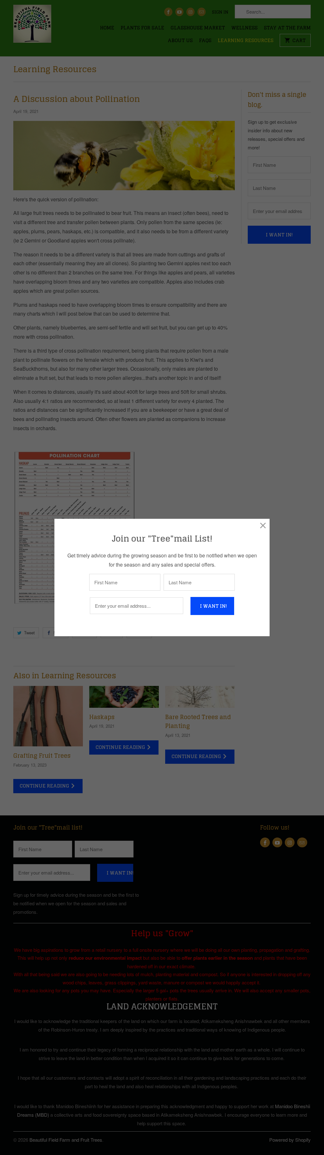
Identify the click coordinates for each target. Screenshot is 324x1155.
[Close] (263, 525)
